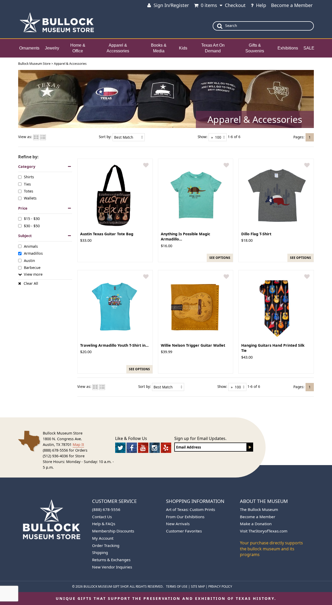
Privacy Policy (220, 586)
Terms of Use (177, 586)
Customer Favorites (184, 530)
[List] (43, 136)
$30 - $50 (32, 225)
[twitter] (120, 448)
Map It (78, 444)
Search (231, 25)
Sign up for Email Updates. (200, 438)
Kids (183, 48)
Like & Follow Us (131, 438)
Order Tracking (105, 545)
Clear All (31, 283)
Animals (31, 246)
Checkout (235, 5)
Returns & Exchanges (111, 559)
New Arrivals (178, 523)
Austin (29, 260)
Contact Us (102, 516)
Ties (27, 183)
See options (219, 257)
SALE (308, 48)
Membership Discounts (113, 530)
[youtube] (143, 448)
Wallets (30, 198)
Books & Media (159, 48)
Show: (203, 136)
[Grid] (36, 136)
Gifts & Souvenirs (254, 48)
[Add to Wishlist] (146, 165)
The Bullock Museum (259, 509)
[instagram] (154, 448)
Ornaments (29, 48)
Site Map (198, 586)
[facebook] (132, 448)
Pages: (299, 136)
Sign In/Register (171, 5)
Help (261, 5)
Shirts (29, 176)
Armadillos (33, 253)
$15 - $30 (32, 218)
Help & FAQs (103, 523)
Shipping (100, 552)
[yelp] (166, 448)
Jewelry (52, 48)
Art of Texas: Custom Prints (190, 509)
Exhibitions (288, 48)
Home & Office (77, 48)
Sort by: (105, 136)
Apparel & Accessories (118, 48)
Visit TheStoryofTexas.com (263, 530)
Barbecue (32, 267)
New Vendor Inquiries (112, 567)
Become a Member (292, 5)
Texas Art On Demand (213, 48)
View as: (25, 136)
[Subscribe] (250, 447)
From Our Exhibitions (185, 516)
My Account (102, 538)
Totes (28, 191)
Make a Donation (256, 523)
